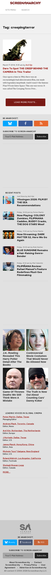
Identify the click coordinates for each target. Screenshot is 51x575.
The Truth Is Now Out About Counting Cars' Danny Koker (36, 396)
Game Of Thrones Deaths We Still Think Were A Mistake (13, 396)
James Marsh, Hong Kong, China (18, 444)
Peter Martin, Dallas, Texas (16, 417)
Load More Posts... (25, 102)
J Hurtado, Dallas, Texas (14, 437)
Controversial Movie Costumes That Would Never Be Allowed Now (37, 357)
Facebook (26, 542)
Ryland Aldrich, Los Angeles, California (22, 458)
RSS (42, 542)
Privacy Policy (30, 565)
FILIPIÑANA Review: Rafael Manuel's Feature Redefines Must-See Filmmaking (32, 271)
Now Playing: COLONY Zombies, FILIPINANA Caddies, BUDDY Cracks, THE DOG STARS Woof (32, 220)
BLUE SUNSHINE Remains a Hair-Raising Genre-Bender (32, 253)
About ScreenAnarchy (19, 562)
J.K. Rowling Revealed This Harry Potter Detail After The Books (12, 359)
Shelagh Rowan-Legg (13, 465)
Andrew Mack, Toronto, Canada (18, 424)
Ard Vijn (29, 65)
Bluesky (11, 542)
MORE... (6, 472)
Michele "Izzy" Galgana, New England (21, 451)
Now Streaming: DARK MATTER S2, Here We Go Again (32, 237)
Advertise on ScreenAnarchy (33, 568)
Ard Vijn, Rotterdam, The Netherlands (21, 430)
